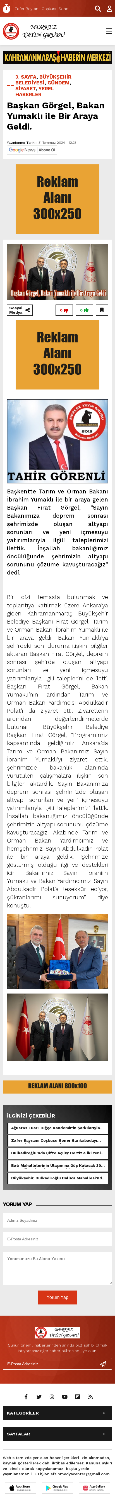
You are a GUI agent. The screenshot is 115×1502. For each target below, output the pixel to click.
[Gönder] (105, 1364)
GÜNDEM (58, 83)
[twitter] (39, 1397)
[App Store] (20, 1488)
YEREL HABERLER (34, 91)
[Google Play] (57, 1488)
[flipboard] (78, 1397)
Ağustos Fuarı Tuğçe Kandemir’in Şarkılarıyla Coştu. (55, 1128)
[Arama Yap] (95, 8)
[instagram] (52, 1397)
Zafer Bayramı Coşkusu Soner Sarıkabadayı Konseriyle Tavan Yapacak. (54, 1141)
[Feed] (90, 1397)
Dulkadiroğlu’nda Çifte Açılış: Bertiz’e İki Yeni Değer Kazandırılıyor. (56, 1153)
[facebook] (26, 1397)
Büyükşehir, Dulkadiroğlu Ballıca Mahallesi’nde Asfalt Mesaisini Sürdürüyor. (57, 1178)
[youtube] (65, 1397)
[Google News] (32, 149)
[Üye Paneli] (106, 8)
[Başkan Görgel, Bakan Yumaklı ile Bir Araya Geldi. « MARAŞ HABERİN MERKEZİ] (35, 30)
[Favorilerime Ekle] (102, 310)
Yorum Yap (57, 1297)
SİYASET (25, 88)
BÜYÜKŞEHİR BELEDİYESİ (43, 80)
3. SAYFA (25, 77)
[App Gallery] (94, 1488)
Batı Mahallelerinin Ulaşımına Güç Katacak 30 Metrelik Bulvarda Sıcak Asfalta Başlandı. (56, 1166)
